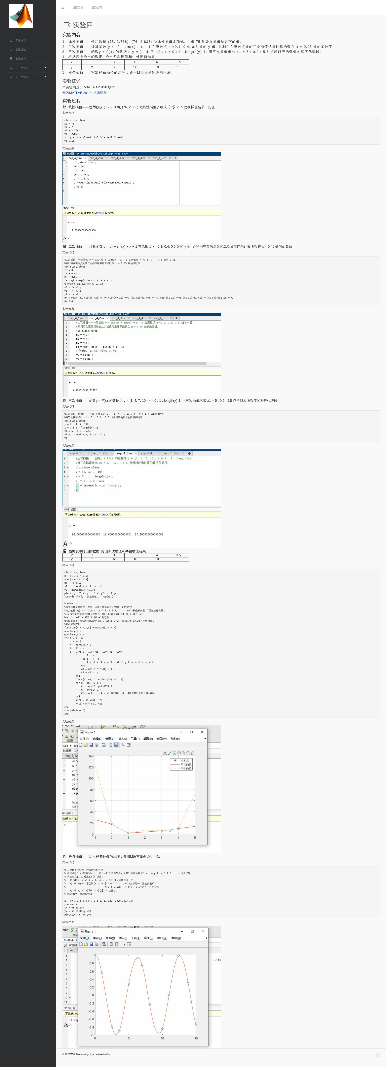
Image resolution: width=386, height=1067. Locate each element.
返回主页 (96, 7)
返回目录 (78, 7)
